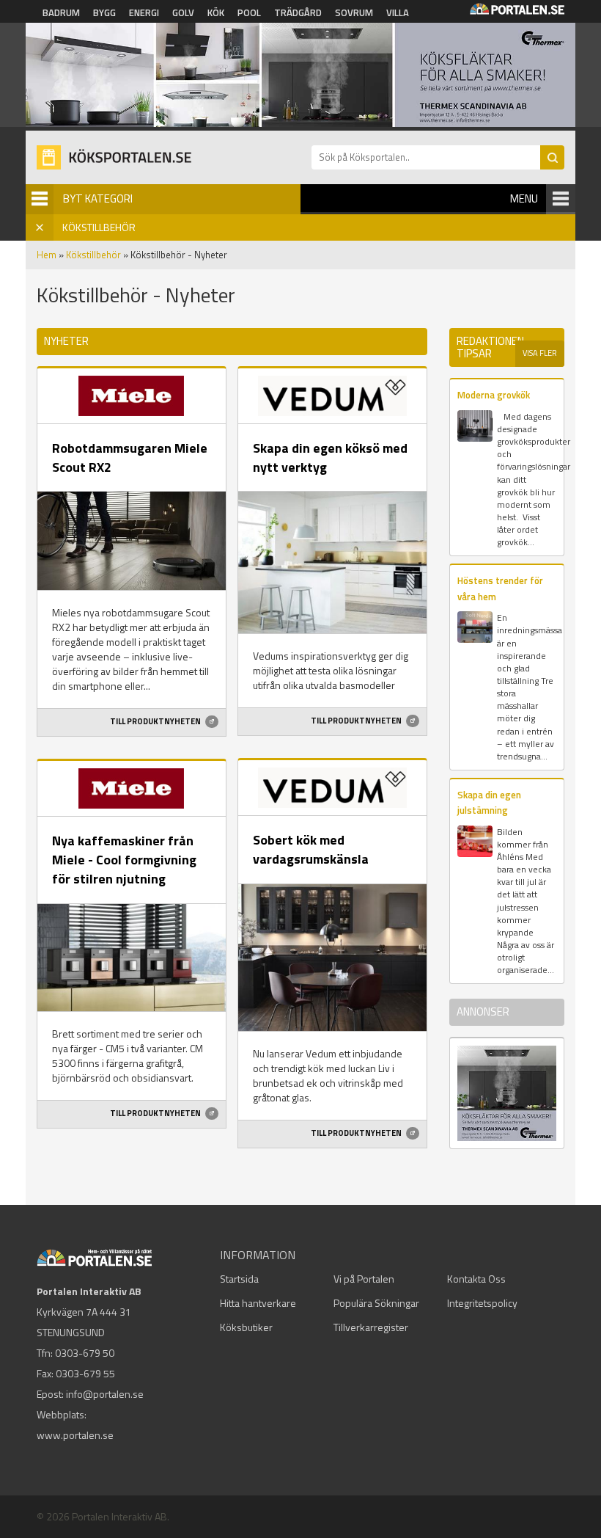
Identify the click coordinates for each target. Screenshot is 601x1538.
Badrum (61, 12)
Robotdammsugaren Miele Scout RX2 (129, 457)
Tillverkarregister (370, 1327)
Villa (397, 12)
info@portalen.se (105, 1394)
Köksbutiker (246, 1327)
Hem (46, 254)
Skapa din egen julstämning (489, 802)
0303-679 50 (84, 1352)
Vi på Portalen (363, 1278)
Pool (249, 12)
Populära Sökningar (376, 1303)
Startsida (239, 1278)
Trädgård (298, 12)
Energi (144, 12)
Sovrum (354, 12)
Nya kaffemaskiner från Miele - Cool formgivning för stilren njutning (124, 859)
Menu (524, 198)
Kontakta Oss (476, 1278)
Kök (215, 12)
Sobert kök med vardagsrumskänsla (311, 849)
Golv (183, 12)
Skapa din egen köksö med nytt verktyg (330, 457)
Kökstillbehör (93, 254)
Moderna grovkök (493, 394)
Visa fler (540, 353)
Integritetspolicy (482, 1303)
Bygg (104, 12)
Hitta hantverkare (258, 1303)
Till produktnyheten (156, 721)
